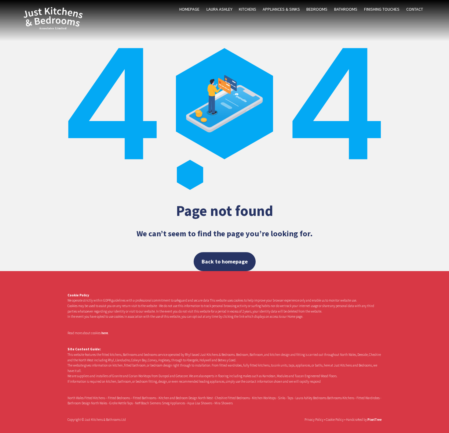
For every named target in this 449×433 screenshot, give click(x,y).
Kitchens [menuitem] (247, 9)
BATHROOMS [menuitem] (345, 9)
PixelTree (374, 419)
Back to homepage (225, 261)
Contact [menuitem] (414, 9)
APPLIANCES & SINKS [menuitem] (281, 9)
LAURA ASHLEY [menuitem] (219, 9)
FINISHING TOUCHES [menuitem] (382, 9)
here (104, 333)
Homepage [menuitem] (189, 9)
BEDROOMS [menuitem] (316, 9)
